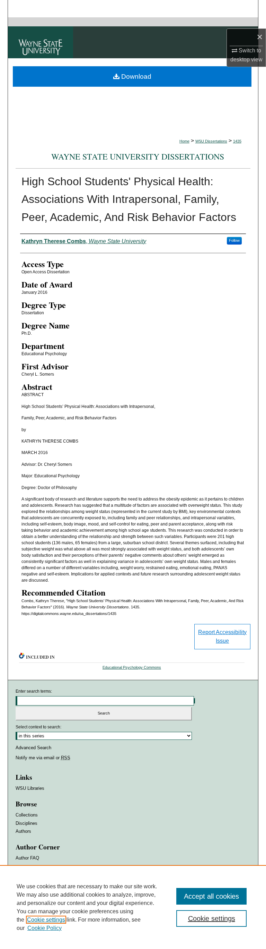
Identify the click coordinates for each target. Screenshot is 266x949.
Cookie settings (46, 920)
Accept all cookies (211, 896)
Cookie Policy (44, 928)
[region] (133, 907)
